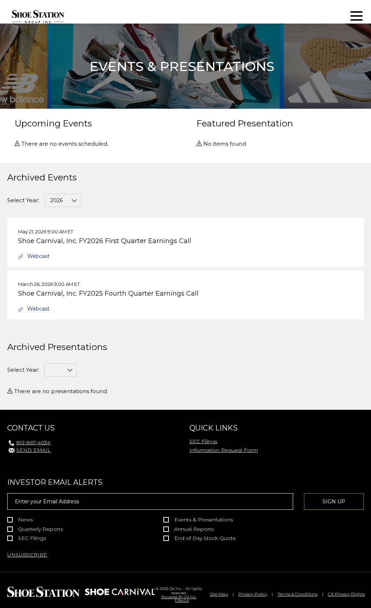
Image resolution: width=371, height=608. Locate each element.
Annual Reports (194, 529)
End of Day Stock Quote (205, 538)
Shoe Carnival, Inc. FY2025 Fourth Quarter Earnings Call (108, 293)
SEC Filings (203, 441)
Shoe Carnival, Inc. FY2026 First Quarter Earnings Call (104, 241)
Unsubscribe (27, 554)
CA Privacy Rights (346, 594)
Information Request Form (223, 450)
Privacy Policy (252, 594)
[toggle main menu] (356, 17)
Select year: (23, 200)
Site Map (219, 594)
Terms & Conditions (297, 594)
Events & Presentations (203, 519)
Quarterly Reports (40, 529)
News (25, 519)
